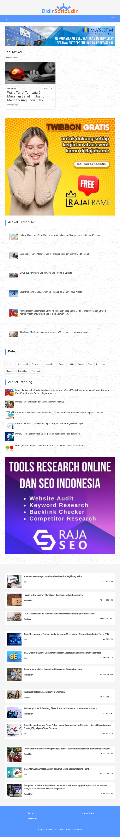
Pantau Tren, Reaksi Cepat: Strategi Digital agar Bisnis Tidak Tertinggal (47, 434)
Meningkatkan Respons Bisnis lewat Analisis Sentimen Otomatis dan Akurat (50, 445)
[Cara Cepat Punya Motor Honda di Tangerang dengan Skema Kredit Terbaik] (16, 255)
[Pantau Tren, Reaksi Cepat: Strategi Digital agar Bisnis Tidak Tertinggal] (11, 436)
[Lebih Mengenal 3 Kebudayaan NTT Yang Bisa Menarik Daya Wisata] (16, 293)
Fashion (9, 364)
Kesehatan (100, 364)
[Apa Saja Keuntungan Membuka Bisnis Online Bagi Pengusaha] (16, 581)
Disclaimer (32, 818)
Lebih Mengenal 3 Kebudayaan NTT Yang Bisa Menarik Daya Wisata (51, 292)
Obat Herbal (11, 88)
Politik (71, 364)
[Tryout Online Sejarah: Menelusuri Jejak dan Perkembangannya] (16, 600)
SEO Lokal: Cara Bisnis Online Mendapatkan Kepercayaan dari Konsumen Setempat (62, 653)
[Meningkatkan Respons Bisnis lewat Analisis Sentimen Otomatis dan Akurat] (11, 448)
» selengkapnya (12, 104)
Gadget (81, 364)
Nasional (10, 371)
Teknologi (36, 371)
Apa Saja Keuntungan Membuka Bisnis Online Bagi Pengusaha (53, 576)
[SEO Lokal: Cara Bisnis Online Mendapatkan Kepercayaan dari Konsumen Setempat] (16, 656)
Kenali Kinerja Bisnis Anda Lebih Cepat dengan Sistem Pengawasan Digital (49, 423)
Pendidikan (22, 371)
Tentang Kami (87, 813)
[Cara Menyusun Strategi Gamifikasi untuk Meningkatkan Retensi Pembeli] (16, 772)
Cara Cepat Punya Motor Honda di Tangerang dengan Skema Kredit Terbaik (54, 254)
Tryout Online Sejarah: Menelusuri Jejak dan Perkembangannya (53, 595)
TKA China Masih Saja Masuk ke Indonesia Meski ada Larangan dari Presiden (55, 332)
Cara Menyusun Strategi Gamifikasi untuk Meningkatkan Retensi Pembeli (57, 769)
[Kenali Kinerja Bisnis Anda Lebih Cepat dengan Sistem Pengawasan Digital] (11, 425)
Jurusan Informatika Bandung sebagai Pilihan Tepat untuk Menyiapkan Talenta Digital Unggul (67, 749)
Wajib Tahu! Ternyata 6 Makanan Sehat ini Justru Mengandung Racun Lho (25, 96)
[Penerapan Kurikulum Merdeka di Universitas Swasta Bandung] (16, 674)
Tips (90, 364)
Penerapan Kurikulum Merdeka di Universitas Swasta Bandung (53, 669)
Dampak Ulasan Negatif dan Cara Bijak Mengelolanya (39, 402)
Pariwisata (36, 364)
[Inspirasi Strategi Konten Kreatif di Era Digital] (16, 695)
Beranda (32, 813)
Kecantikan (49, 364)
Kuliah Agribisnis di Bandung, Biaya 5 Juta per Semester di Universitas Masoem (60, 708)
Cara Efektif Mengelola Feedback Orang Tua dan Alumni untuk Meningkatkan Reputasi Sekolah (59, 413)
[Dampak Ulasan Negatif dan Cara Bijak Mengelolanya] (11, 404)
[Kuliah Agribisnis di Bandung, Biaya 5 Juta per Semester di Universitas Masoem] (16, 712)
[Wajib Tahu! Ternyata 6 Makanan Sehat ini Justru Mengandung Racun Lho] (30, 73)
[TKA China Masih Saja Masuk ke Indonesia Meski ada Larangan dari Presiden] (16, 333)
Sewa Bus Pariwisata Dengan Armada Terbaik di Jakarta (46, 273)
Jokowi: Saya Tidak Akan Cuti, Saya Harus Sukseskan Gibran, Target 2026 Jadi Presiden (60, 235)
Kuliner (61, 364)
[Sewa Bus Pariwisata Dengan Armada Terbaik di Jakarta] (16, 274)
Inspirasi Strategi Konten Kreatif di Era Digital (44, 692)
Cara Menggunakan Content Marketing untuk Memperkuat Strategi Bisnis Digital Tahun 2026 (66, 634)
